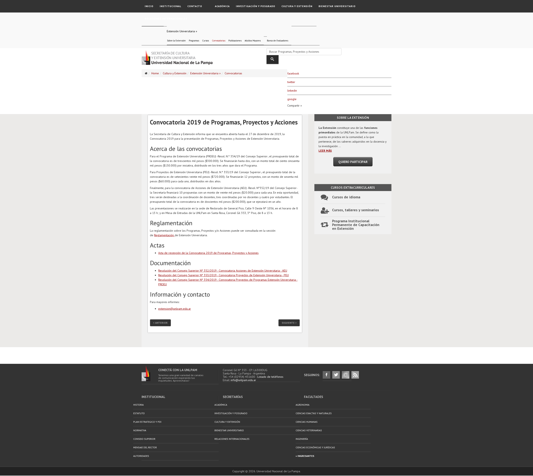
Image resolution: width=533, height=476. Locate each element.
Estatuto (139, 413)
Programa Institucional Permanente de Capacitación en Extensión (355, 224)
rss (355, 375)
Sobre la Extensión (176, 40)
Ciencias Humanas (307, 421)
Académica (222, 6)
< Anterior (160, 322)
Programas (194, 40)
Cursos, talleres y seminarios (355, 210)
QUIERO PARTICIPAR (352, 162)
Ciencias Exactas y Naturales (314, 413)
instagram (345, 375)
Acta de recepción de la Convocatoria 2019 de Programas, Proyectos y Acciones (208, 253)
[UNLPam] (150, 373)
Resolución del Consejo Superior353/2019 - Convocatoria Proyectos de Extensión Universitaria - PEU (223, 275)
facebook (293, 73)
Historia (138, 404)
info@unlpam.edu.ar (243, 380)
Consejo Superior (144, 438)
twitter (291, 82)
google (291, 99)
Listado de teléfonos (270, 377)
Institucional (170, 6)
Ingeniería (302, 438)
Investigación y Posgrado (255, 6)
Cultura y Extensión (296, 6)
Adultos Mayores (253, 40)
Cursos (205, 40)
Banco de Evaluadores (277, 40)
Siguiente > (289, 322)
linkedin (292, 90)
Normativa (139, 430)
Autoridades (141, 455)
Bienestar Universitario (337, 6)
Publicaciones (235, 40)
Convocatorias (218, 40)
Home (155, 73)
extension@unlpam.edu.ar (174, 309)
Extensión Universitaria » (182, 31)
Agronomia (302, 404)
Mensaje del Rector (145, 447)
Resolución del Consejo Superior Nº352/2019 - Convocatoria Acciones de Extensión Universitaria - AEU (222, 270)
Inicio (149, 6)
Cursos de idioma (346, 197)
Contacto (194, 6)
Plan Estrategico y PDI (147, 421)
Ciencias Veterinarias (309, 430)
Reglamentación (164, 235)
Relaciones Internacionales (166, 18)
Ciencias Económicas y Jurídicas (315, 447)
